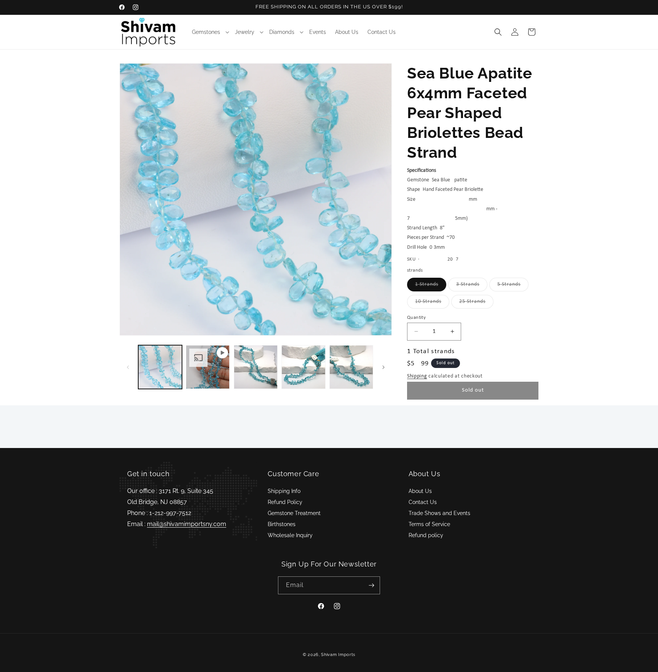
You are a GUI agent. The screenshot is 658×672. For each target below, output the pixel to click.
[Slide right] (383, 367)
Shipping (417, 376)
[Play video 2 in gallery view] (208, 367)
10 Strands (432, 303)
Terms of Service (429, 524)
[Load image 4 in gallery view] (351, 367)
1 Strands (430, 286)
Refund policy (426, 535)
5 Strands (513, 286)
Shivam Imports (338, 654)
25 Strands (476, 303)
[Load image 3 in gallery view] (303, 367)
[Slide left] (128, 367)
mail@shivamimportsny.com (186, 524)
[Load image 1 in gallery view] (160, 367)
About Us (420, 491)
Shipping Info (284, 491)
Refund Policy (285, 502)
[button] (208, 32)
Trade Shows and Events (439, 513)
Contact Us (423, 502)
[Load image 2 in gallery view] (256, 367)
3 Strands (471, 286)
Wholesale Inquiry (290, 535)
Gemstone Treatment (294, 513)
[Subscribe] (371, 585)
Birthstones (281, 524)
